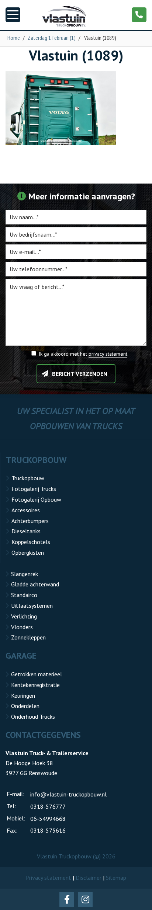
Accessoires (25, 510)
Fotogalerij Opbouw (36, 499)
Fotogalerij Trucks (33, 488)
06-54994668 (48, 818)
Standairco (24, 595)
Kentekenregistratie (35, 684)
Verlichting (24, 616)
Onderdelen (25, 705)
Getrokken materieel (36, 674)
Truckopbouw (27, 478)
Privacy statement (48, 877)
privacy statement (108, 354)
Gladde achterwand (35, 584)
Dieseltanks (26, 531)
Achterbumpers (30, 520)
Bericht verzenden (79, 373)
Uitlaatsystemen (32, 605)
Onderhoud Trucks (33, 716)
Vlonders (22, 627)
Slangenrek (24, 574)
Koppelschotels (30, 541)
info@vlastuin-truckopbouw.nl (68, 794)
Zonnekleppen (28, 637)
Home (13, 37)
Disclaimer (88, 877)
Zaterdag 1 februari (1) (52, 37)
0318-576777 (48, 806)
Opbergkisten (27, 552)
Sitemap (116, 877)
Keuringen (23, 695)
